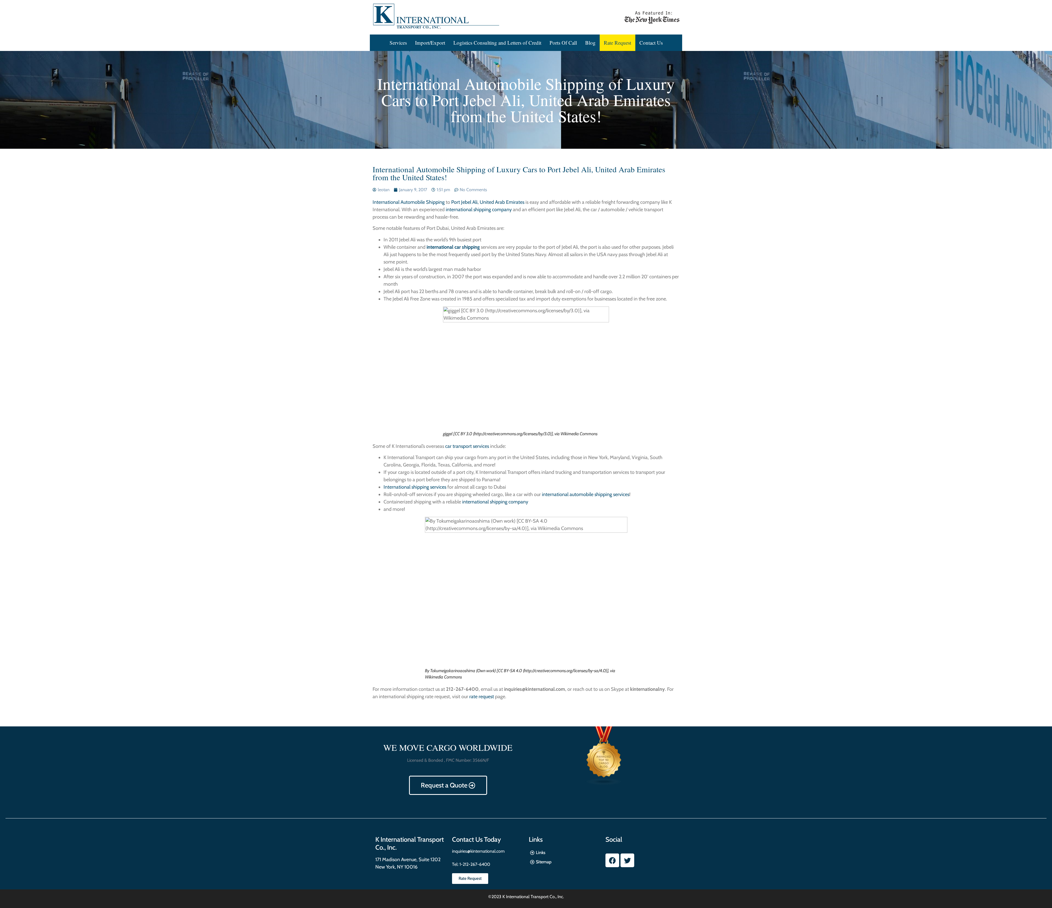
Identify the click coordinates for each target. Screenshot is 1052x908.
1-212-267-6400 (474, 864)
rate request (481, 697)
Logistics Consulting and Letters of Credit (497, 42)
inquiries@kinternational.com (478, 851)
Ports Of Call (563, 42)
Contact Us (651, 42)
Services (398, 42)
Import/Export (430, 42)
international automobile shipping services (585, 494)
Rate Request (617, 42)
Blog (590, 42)
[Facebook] (612, 860)
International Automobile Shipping (409, 202)
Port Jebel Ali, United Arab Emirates (487, 202)
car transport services (467, 446)
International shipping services (415, 487)
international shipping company (479, 210)
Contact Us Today (476, 839)
